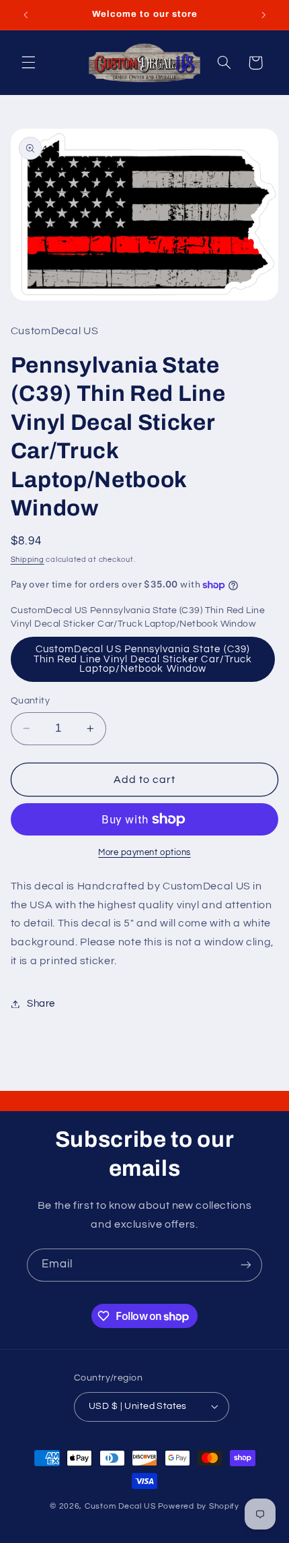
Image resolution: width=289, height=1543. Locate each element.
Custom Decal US (120, 1506)
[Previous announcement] (25, 15)
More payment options (144, 852)
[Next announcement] (263, 15)
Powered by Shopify (198, 1506)
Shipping (27, 559)
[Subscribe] (246, 1265)
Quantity (30, 700)
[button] (28, 62)
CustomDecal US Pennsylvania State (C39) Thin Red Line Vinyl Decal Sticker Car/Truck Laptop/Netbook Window (143, 659)
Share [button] (41, 1004)
